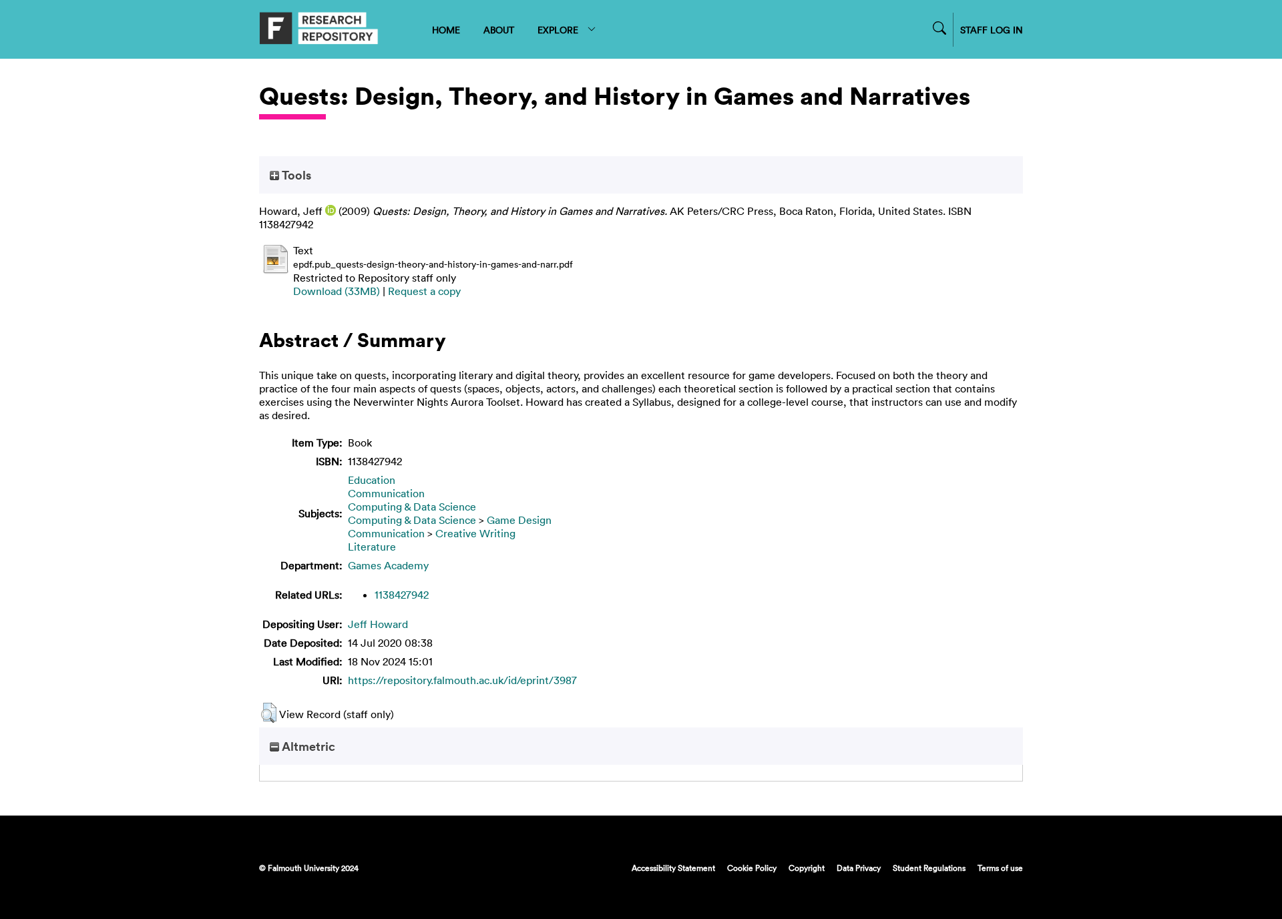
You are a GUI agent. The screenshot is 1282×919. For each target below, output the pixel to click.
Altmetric (307, 746)
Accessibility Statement (673, 868)
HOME (446, 29)
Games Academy (388, 565)
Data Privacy (859, 868)
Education (371, 480)
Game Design (519, 520)
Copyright (807, 868)
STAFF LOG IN (991, 29)
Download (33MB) (336, 291)
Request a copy (424, 291)
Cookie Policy (752, 868)
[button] (268, 713)
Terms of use (1000, 868)
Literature (372, 546)
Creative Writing (475, 533)
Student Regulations (929, 868)
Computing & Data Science (412, 506)
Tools (295, 175)
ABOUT (498, 29)
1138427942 (402, 594)
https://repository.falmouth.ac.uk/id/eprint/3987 (462, 680)
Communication (386, 493)
